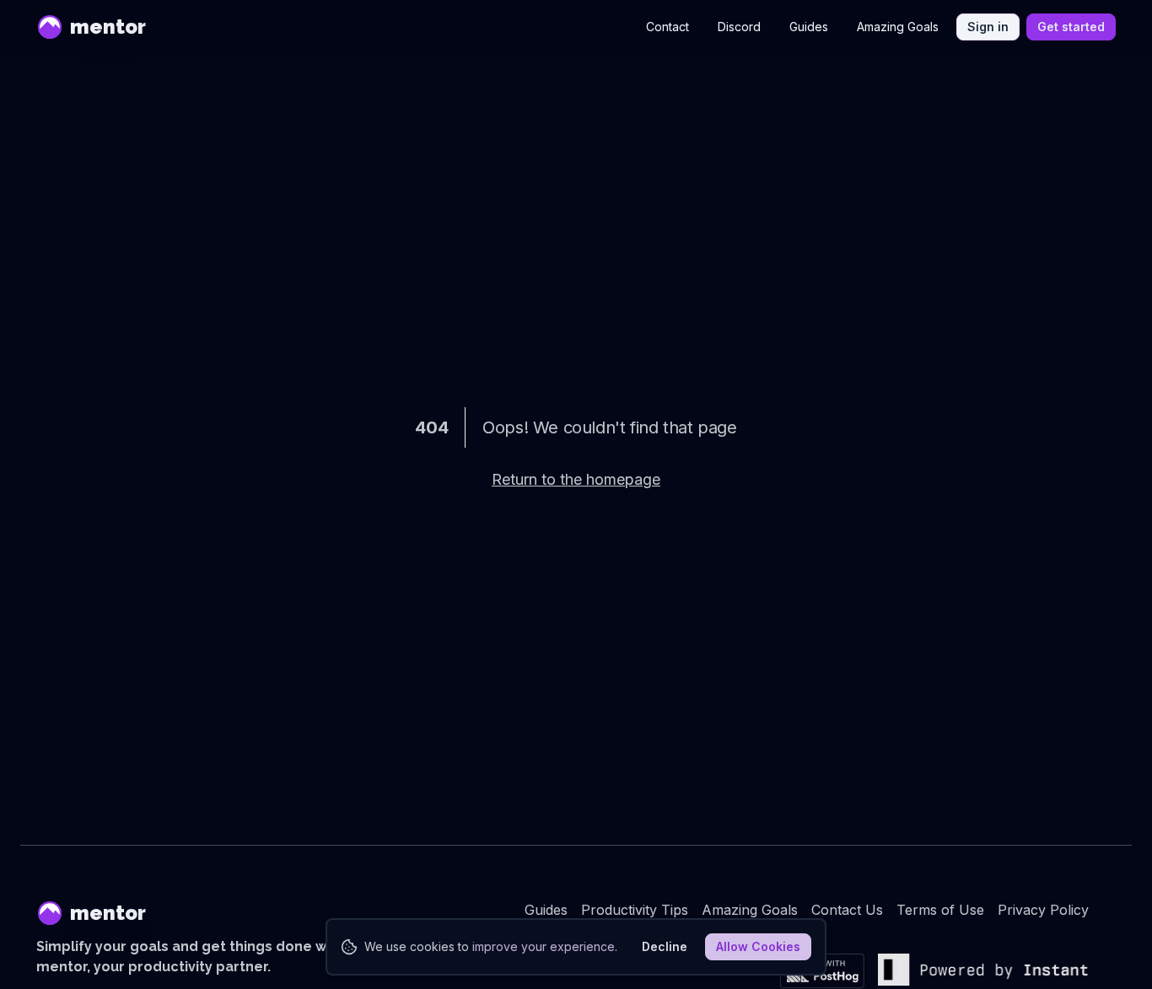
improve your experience (543, 946)
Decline (664, 946)
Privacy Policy (1043, 909)
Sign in (988, 26)
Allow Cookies (758, 946)
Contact (667, 26)
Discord (739, 26)
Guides (808, 26)
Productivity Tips (634, 909)
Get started (1071, 26)
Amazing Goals (898, 26)
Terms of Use (940, 909)
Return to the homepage (576, 479)
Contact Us (847, 909)
